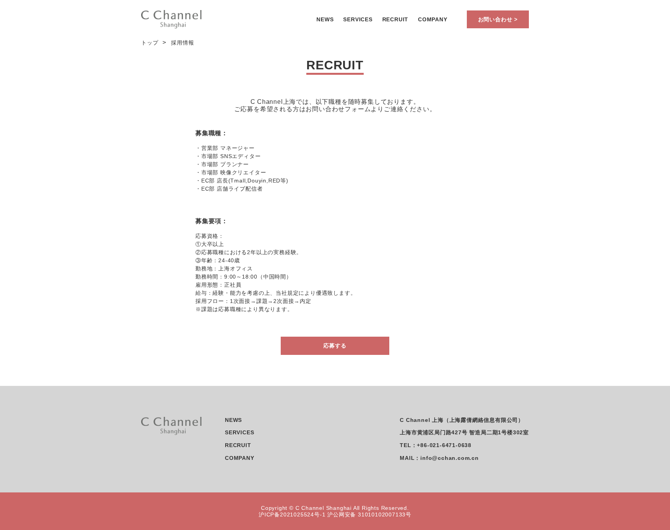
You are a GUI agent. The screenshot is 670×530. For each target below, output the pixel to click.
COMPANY (432, 19)
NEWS (324, 19)
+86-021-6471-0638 (444, 445)
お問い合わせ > (498, 19)
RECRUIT (395, 19)
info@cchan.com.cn (449, 458)
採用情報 (182, 43)
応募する (334, 345)
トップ (149, 43)
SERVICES (357, 19)
